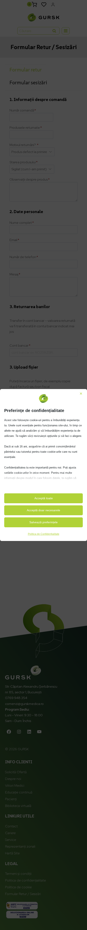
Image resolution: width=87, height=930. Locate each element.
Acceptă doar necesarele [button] (43, 510)
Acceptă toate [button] (43, 498)
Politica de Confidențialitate (43, 534)
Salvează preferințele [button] (43, 522)
